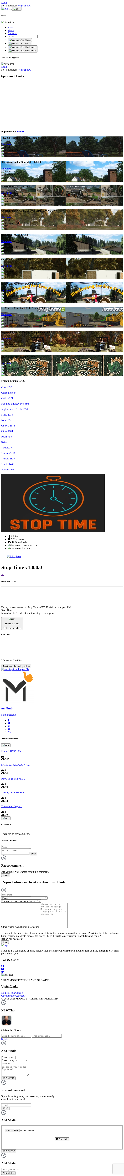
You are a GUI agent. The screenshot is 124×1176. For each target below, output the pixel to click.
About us (21, 995)
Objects (8, 425)
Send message (8, 714)
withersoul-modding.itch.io (17, 666)
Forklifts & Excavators (15, 403)
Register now (24, 5)
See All (20, 131)
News (5, 420)
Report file (23, 669)
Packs (6, 436)
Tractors (8, 453)
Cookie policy (8, 995)
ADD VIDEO (8, 1173)
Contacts (12, 33)
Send (5, 942)
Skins (5, 442)
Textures (7, 447)
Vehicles (7, 469)
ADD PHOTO (9, 1151)
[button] (8, 720)
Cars (6, 387)
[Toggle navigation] (10, 9)
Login (4, 2)
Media (11, 30)
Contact (19, 992)
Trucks (7, 464)
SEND (5, 1108)
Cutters (7, 398)
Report (6, 875)
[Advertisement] (31, 103)
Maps (7, 414)
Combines (8, 392)
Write (33, 854)
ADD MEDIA (8, 1078)
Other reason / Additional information (20, 927)
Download (6, 144)
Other (7, 431)
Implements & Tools (14, 409)
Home (11, 27)
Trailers (8, 458)
